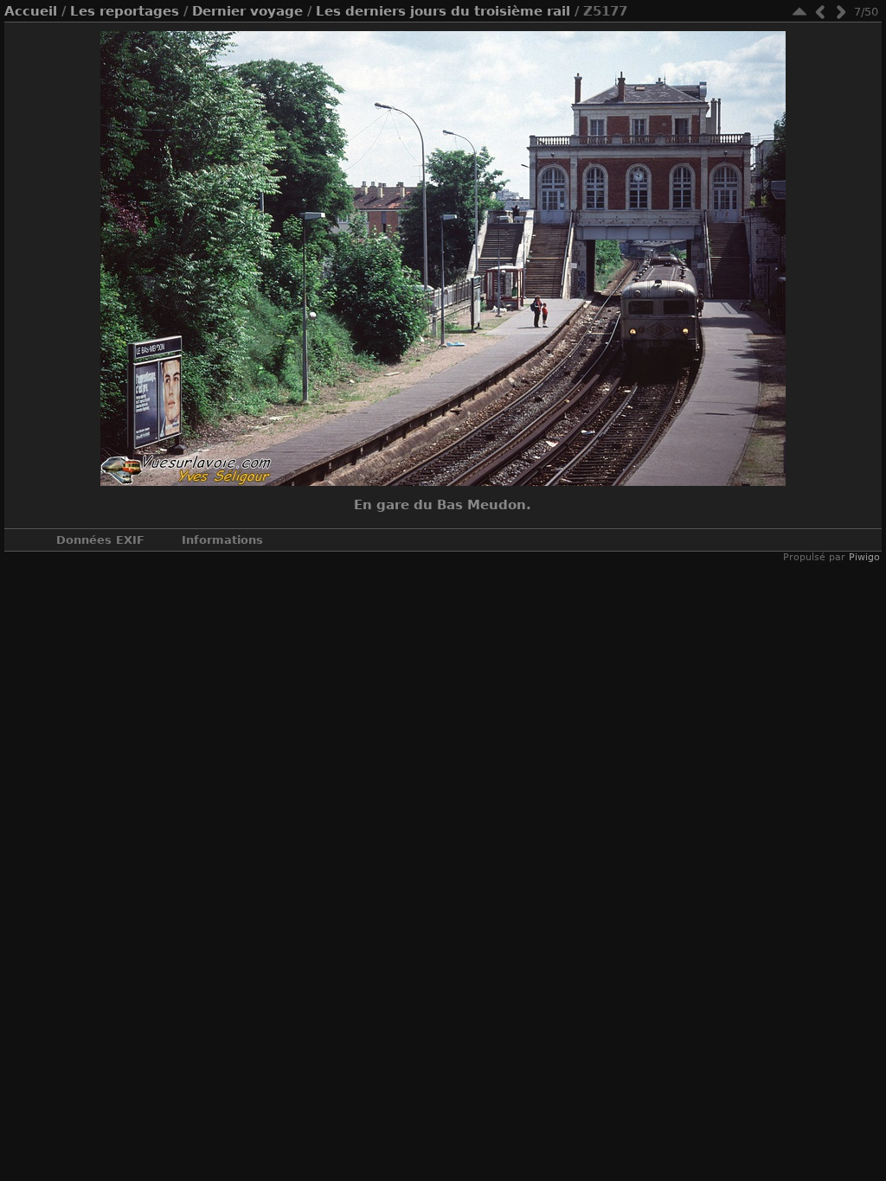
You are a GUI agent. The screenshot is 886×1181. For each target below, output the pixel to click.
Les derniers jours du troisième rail (443, 11)
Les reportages (124, 11)
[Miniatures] (799, 12)
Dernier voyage (247, 11)
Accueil (30, 11)
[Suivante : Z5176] (841, 12)
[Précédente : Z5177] (820, 12)
